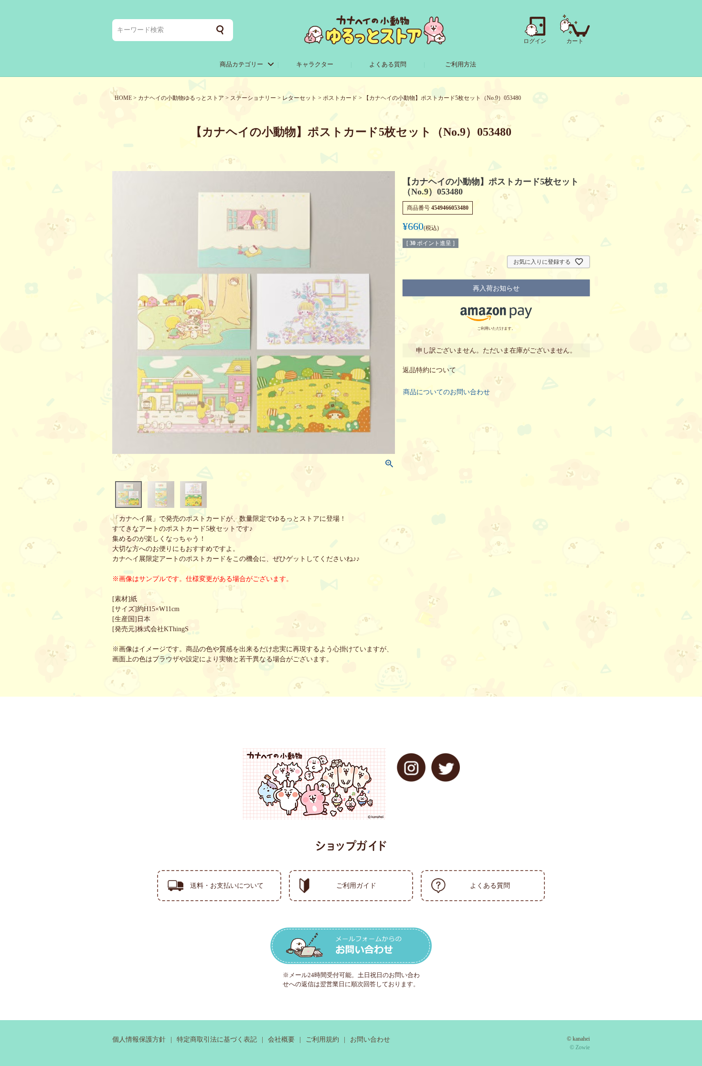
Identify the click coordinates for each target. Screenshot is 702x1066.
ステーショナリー (253, 98)
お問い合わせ (370, 1039)
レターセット (299, 98)
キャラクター (314, 64)
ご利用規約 (322, 1039)
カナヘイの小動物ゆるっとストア (181, 98)
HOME (123, 98)
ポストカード (340, 98)
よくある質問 (387, 64)
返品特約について (429, 370)
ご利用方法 (460, 64)
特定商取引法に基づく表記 (217, 1039)
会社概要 (281, 1039)
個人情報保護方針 (139, 1039)
